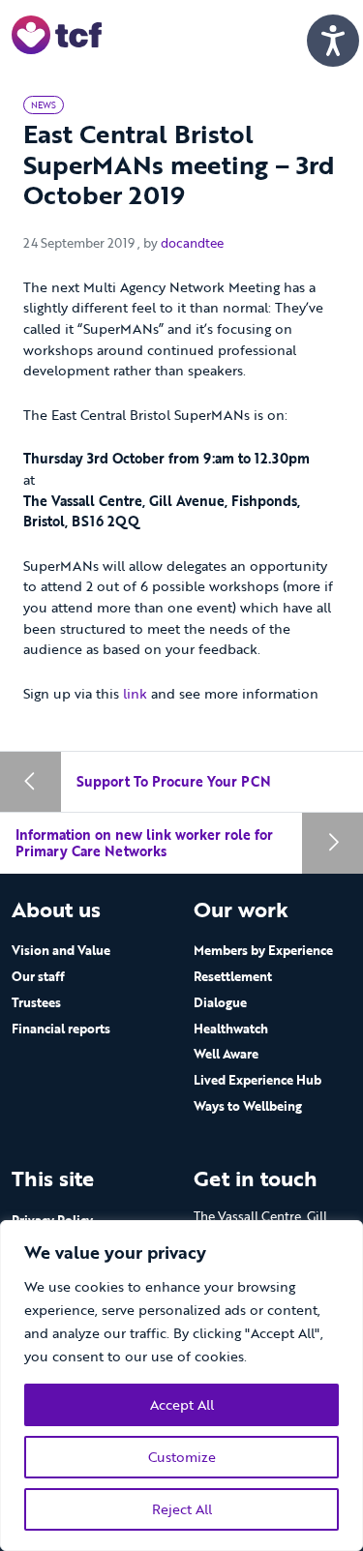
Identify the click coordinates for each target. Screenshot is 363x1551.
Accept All (182, 1404)
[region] (181, 1385)
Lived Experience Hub (257, 1080)
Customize (182, 1457)
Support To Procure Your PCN (173, 781)
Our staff (38, 976)
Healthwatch (231, 1028)
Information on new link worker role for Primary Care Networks (144, 843)
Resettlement (233, 976)
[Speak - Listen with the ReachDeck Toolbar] (333, 41)
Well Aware (226, 1053)
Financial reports (61, 1028)
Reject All (182, 1509)
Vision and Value (61, 950)
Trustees (36, 1002)
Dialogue (220, 1002)
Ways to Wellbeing (248, 1106)
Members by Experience (263, 950)
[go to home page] (57, 33)
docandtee (192, 243)
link (137, 693)
